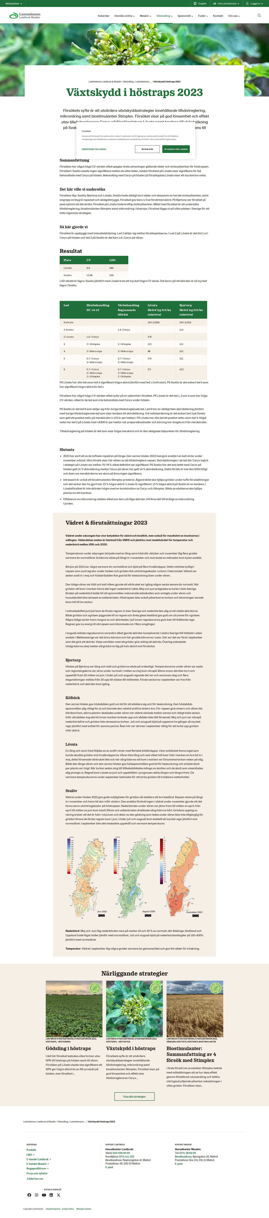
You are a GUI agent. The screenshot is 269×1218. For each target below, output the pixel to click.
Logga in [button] (255, 3)
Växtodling (163, 15)
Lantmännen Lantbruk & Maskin (105, 81)
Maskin (144, 15)
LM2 (29, 1154)
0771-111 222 (126, 1156)
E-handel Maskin (36, 1163)
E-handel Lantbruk (37, 1159)
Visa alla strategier (134, 1096)
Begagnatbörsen (36, 1168)
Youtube (44, 1195)
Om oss (233, 15)
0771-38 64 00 (188, 1152)
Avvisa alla (147, 149)
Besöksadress (183, 1156)
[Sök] (259, 16)
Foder (202, 15)
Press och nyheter (37, 1173)
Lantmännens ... (143, 81)
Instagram (36, 1195)
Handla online (123, 15)
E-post (109, 1167)
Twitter (58, 1195)
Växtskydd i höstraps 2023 (166, 81)
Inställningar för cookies (94, 149)
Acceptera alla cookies (176, 149)
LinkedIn (51, 1195)
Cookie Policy (68, 1209)
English (202, 3)
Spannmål (184, 15)
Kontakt (218, 15)
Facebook (29, 1195)
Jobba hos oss (35, 1178)
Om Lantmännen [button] (227, 3)
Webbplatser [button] (12, 3)
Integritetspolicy (53, 1209)
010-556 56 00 (121, 1152)
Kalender (103, 15)
